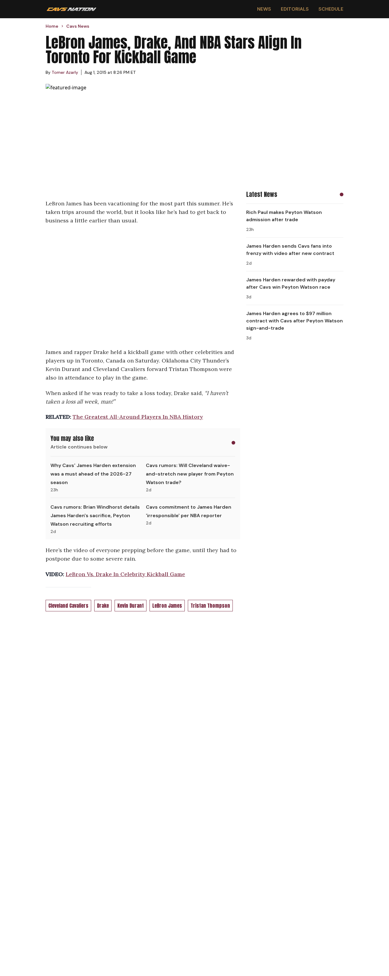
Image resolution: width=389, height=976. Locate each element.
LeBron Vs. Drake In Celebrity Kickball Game (125, 574)
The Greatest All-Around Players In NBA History (138, 416)
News (264, 9)
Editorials (295, 9)
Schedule (330, 9)
